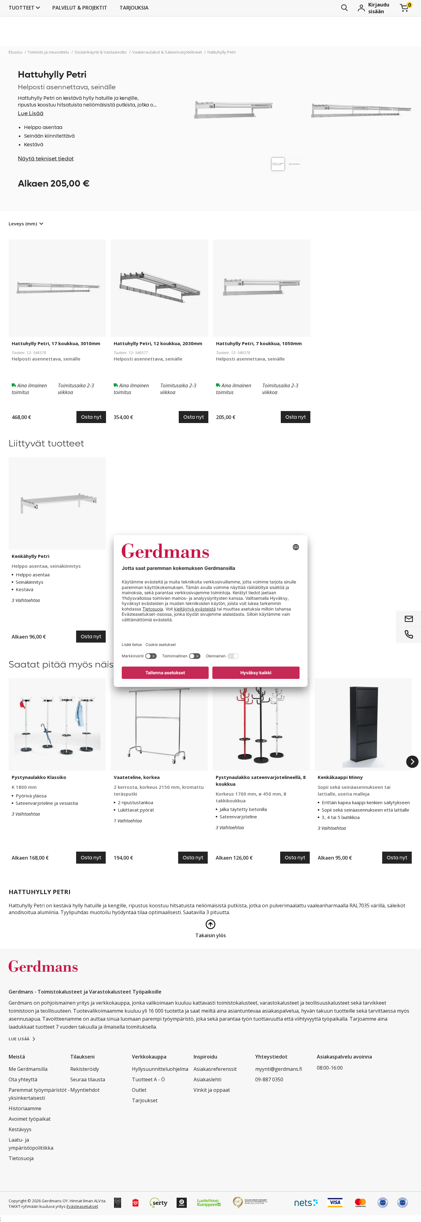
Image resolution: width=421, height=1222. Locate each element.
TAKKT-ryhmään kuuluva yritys (37, 1206)
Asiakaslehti (207, 1079)
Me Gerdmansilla (28, 1069)
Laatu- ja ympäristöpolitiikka (31, 1143)
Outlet (139, 1090)
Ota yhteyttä (23, 1079)
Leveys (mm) (23, 223)
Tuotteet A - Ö (148, 1079)
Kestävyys (20, 1129)
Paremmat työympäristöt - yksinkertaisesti (39, 1094)
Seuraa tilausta (87, 1079)
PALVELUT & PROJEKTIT (79, 7)
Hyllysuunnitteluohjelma (160, 1069)
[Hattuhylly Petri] (278, 164)
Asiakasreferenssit (215, 1069)
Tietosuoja (21, 1158)
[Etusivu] (43, 972)
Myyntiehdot (85, 1090)
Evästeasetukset (82, 1206)
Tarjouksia (134, 7)
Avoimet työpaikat (30, 1118)
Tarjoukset (144, 1100)
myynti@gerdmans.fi (278, 1069)
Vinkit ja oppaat (212, 1090)
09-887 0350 (269, 1079)
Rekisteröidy (84, 1069)
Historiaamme (25, 1108)
